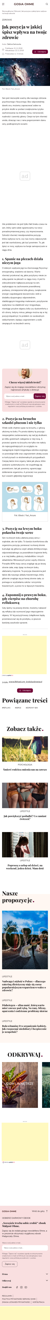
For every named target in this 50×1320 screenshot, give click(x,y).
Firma (5, 1274)
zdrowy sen (32, 708)
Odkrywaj (6, 1280)
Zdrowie (17, 11)
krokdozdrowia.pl (34, 682)
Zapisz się (40, 396)
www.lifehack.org (17, 682)
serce (18, 708)
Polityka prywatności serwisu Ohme (19, 1299)
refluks (6, 708)
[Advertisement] (23, 655)
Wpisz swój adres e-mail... (12, 1243)
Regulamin (7, 1296)
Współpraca (38, 1302)
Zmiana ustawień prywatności (16, 1302)
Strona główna (7, 11)
